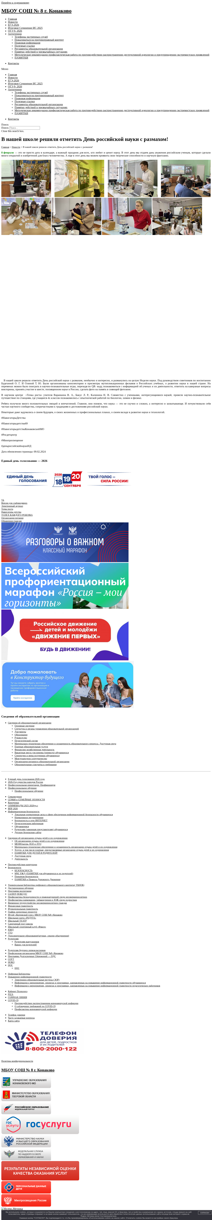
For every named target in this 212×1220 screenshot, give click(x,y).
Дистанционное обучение (21, 888)
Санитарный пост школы (20, 924)
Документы (20, 732)
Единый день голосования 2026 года (26, 779)
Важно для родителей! (26, 944)
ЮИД (11, 930)
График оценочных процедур (22, 912)
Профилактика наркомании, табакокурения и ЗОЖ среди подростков (42, 900)
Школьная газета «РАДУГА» (22, 918)
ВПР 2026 (13, 808)
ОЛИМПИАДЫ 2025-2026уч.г (23, 805)
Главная (12, 19)
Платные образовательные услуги (31, 746)
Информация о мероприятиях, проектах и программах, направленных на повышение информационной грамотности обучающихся (80, 983)
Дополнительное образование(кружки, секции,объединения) (38, 936)
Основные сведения (24, 726)
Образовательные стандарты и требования (35, 764)
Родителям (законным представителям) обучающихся (41, 829)
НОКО (11, 962)
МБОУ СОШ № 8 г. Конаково (36, 11)
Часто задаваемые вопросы (21, 1018)
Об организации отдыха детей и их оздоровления (39, 841)
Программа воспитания (19, 891)
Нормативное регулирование (29, 817)
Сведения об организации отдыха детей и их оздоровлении (38, 838)
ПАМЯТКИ (21, 57)
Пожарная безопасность (26, 876)
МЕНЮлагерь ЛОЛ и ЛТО (28, 844)
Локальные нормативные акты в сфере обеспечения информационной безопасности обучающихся (64, 814)
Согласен (204, 1213)
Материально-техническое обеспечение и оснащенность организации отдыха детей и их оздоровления (66, 847)
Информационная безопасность (23, 811)
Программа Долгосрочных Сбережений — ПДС (32, 956)
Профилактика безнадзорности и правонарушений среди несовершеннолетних (47, 897)
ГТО (10, 933)
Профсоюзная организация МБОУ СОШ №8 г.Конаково (35, 953)
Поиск (5, 127)
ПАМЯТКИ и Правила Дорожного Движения (37, 879)
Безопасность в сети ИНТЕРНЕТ (31, 820)
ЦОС (10, 965)
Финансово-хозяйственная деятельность (34, 749)
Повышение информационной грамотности (30, 977)
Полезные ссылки (25, 45)
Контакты (13, 63)
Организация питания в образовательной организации (42, 761)
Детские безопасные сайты (28, 832)
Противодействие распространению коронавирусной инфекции (46, 1003)
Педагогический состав (26, 740)
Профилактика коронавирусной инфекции (36, 1009)
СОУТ (11, 959)
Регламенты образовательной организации (39, 48)
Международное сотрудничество (31, 758)
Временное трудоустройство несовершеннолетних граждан (37, 903)
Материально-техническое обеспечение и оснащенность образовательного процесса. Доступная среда (65, 743)
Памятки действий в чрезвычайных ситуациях (41, 51)
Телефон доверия (16, 1015)
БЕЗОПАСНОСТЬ (23, 870)
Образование (21, 735)
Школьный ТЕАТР (17, 921)
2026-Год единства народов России (25, 782)
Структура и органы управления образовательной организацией (47, 729)
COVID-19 (13, 1000)
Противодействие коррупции (22, 864)
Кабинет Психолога (17, 991)
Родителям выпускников (27, 941)
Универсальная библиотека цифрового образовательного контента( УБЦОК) (46, 885)
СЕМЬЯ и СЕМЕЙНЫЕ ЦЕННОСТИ (26, 799)
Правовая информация (27, 42)
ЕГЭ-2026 (13, 25)
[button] (106, 69)
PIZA (10, 994)
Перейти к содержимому (15, 2)
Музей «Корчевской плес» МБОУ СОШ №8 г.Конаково (35, 915)
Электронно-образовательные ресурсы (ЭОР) (37, 980)
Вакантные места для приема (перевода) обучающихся (42, 752)
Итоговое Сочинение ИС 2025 (25, 27)
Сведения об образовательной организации (29, 723)
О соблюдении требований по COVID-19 (35, 1006)
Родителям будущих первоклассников (27, 950)
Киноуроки (13, 802)
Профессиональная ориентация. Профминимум (31, 785)
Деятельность (21, 859)
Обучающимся (22, 826)
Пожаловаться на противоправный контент (39, 39)
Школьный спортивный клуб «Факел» (27, 927)
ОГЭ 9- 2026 (15, 30)
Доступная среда (23, 856)
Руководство (21, 738)
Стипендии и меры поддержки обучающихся (37, 755)
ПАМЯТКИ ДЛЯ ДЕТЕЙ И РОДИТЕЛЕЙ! (36, 853)
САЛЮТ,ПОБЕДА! (17, 894)
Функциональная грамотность (23, 909)
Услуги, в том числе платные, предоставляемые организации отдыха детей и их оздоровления (62, 850)
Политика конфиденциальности (17, 1061)
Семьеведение (15, 796)
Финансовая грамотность (20, 906)
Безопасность (14, 867)
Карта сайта (14, 1021)
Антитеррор (15, 33)
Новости (13, 22)
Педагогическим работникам (29, 823)
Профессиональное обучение (22, 788)
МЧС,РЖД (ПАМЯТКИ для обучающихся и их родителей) (44, 873)
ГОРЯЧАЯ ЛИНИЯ (17, 997)
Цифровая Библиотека (19, 974)
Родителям (13, 939)
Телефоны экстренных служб (31, 36)
